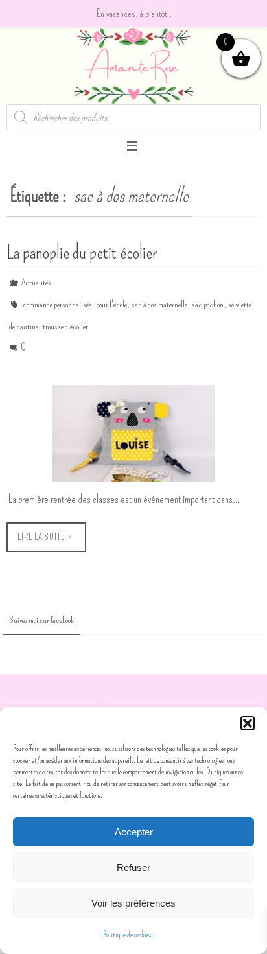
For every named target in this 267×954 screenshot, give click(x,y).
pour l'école (111, 299)
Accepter (134, 831)
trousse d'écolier (65, 318)
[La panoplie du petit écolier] (133, 421)
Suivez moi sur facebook (42, 608)
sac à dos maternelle (159, 299)
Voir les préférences (133, 903)
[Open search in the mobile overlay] (133, 117)
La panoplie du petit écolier (81, 252)
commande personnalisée (57, 299)
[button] (247, 723)
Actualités (36, 280)
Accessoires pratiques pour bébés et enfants (184, 701)
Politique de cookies (127, 934)
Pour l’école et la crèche (51, 701)
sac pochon (208, 299)
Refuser (133, 867)
